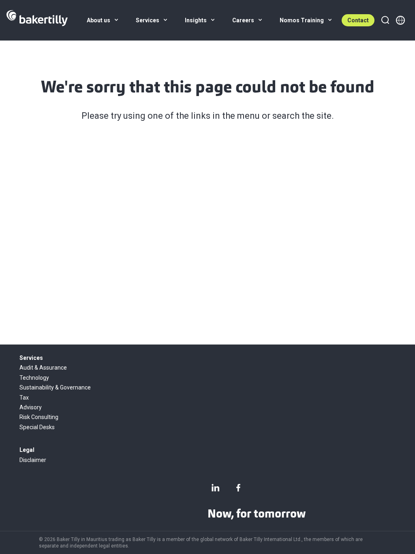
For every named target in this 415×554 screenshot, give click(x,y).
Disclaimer (32, 460)
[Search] (385, 20)
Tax (24, 397)
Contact (358, 20)
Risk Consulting (38, 417)
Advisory (30, 407)
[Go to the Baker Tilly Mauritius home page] (37, 20)
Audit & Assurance (43, 367)
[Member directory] (400, 20)
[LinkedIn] (216, 487)
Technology (34, 377)
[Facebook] (238, 487)
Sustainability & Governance (55, 387)
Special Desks (37, 427)
